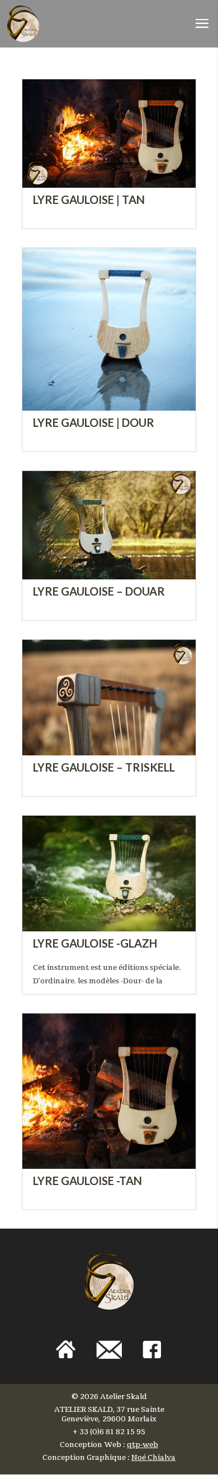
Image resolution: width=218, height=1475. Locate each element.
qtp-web (142, 1445)
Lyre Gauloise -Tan (87, 1180)
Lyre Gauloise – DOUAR (99, 591)
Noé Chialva (153, 1458)
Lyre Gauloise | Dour (93, 422)
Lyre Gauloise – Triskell (104, 767)
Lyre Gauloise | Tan (89, 199)
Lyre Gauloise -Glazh (95, 943)
